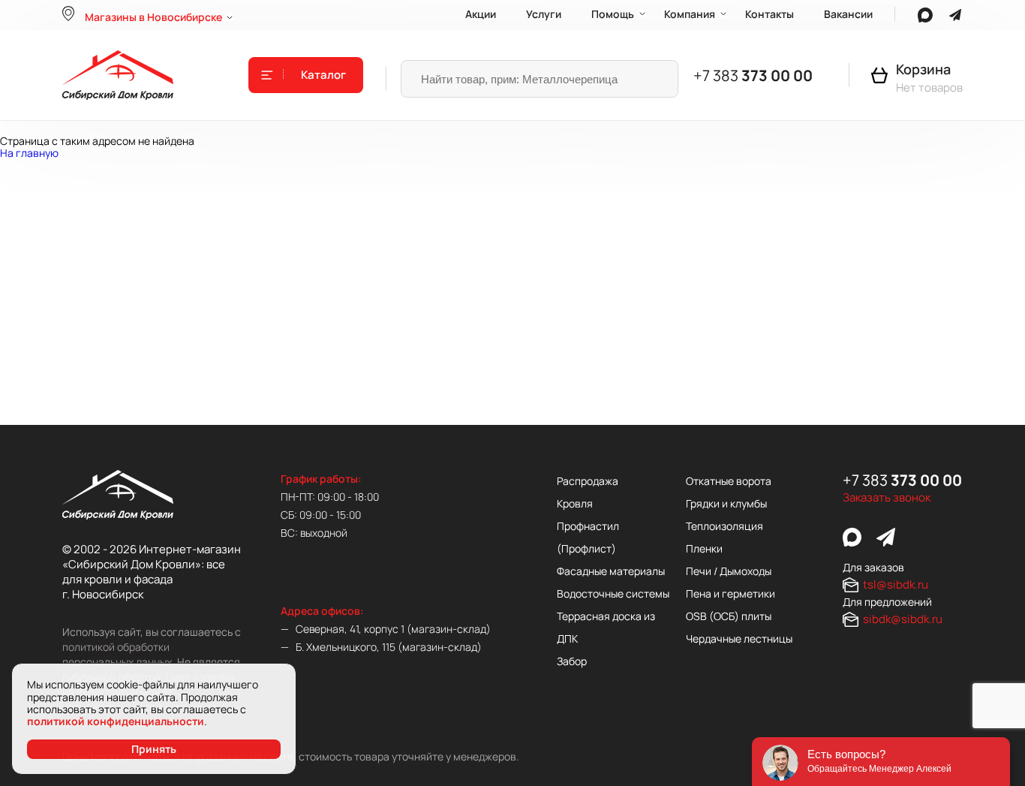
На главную (29, 153)
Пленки (704, 548)
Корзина (923, 69)
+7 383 (753, 75)
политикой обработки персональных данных (117, 654)
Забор (572, 661)
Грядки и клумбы (726, 503)
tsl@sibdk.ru (895, 584)
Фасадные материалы (611, 571)
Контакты (769, 14)
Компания (689, 14)
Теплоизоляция (724, 526)
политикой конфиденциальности (115, 721)
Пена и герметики (730, 593)
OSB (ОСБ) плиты (728, 616)
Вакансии (848, 14)
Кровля (575, 503)
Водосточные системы (613, 593)
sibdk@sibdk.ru (902, 619)
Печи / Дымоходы (728, 571)
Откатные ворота (728, 481)
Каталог (323, 75)
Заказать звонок (886, 497)
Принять (153, 749)
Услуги (543, 14)
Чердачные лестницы (739, 638)
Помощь (612, 14)
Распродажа (587, 481)
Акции (480, 14)
